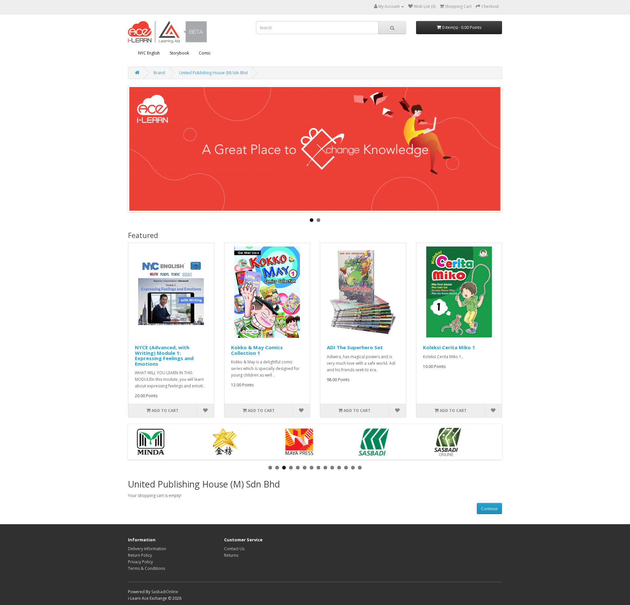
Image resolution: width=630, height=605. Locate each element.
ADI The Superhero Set (355, 347)
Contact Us (234, 548)
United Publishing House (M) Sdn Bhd (213, 73)
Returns (231, 555)
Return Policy (140, 555)
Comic (205, 53)
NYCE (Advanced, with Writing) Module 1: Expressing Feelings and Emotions (164, 355)
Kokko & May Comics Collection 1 (257, 350)
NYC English (149, 53)
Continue (489, 508)
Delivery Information (147, 548)
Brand (159, 73)
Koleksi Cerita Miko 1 (449, 347)
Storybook (179, 53)
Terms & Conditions (146, 568)
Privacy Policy (140, 562)
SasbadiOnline (164, 591)
